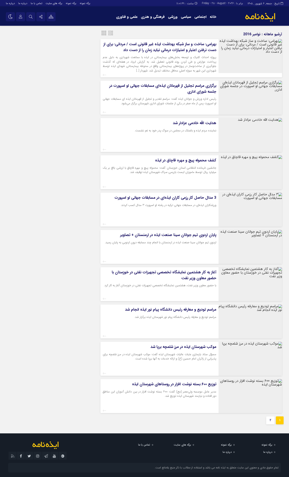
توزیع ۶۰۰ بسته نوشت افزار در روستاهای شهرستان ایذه (174, 384)
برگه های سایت (54, 3)
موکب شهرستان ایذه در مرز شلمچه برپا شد (183, 347)
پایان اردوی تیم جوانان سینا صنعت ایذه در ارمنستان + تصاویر (168, 235)
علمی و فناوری (127, 17)
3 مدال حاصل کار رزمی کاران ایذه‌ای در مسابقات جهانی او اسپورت (165, 198)
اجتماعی (200, 17)
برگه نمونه (85, 3)
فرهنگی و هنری (153, 17)
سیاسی (186, 17)
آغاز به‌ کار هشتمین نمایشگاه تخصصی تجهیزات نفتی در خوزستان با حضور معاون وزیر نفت (164, 275)
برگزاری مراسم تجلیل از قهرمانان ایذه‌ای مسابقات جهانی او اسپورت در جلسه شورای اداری (162, 89)
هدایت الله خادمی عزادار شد (194, 123)
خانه (213, 17)
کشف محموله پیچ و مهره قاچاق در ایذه (185, 160)
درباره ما (22, 3)
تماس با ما (36, 3)
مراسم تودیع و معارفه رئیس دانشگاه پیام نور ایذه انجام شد (170, 310)
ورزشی (172, 17)
